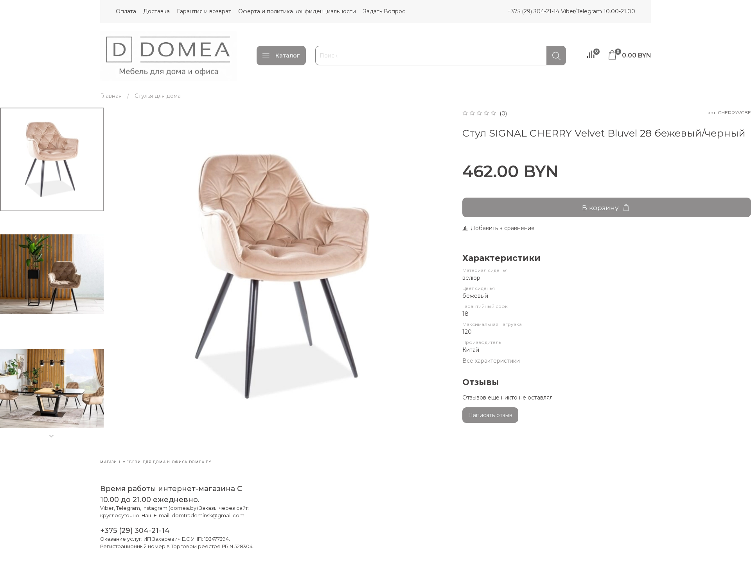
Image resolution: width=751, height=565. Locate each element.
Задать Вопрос (384, 11)
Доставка (156, 11)
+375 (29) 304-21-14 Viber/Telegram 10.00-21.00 (571, 11)
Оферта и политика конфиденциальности (297, 11)
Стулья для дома (158, 95)
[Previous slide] (127, 276)
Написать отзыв (490, 415)
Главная (111, 95)
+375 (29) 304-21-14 (135, 530)
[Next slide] (51, 436)
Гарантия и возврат (204, 11)
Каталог (287, 55)
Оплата (126, 11)
